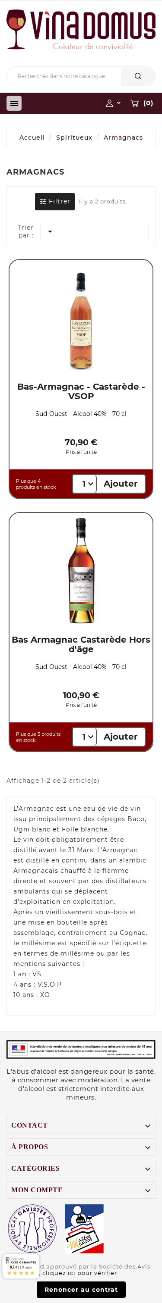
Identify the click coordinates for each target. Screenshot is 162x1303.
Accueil (32, 137)
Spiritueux (74, 137)
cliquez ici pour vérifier (79, 1273)
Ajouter (121, 483)
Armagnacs (123, 137)
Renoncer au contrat (81, 1290)
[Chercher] (138, 76)
